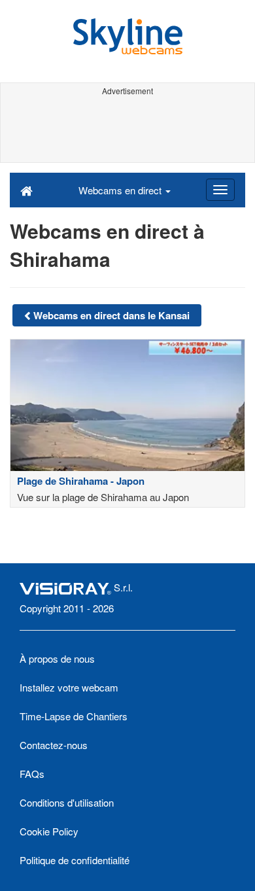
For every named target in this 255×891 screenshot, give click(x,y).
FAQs (32, 773)
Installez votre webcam (69, 687)
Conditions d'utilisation (67, 802)
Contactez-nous (54, 745)
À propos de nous (57, 658)
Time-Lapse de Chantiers (74, 716)
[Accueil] (26, 189)
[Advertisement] (127, 129)
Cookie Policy (49, 831)
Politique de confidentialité (74, 860)
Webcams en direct (121, 190)
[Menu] (220, 190)
